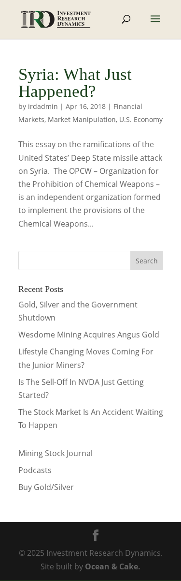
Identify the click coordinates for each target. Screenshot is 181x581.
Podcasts (35, 470)
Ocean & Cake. (112, 566)
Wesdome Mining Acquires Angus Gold (88, 334)
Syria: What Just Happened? (75, 83)
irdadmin (43, 106)
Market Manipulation (82, 119)
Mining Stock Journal (55, 453)
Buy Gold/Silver (46, 487)
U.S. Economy (141, 119)
